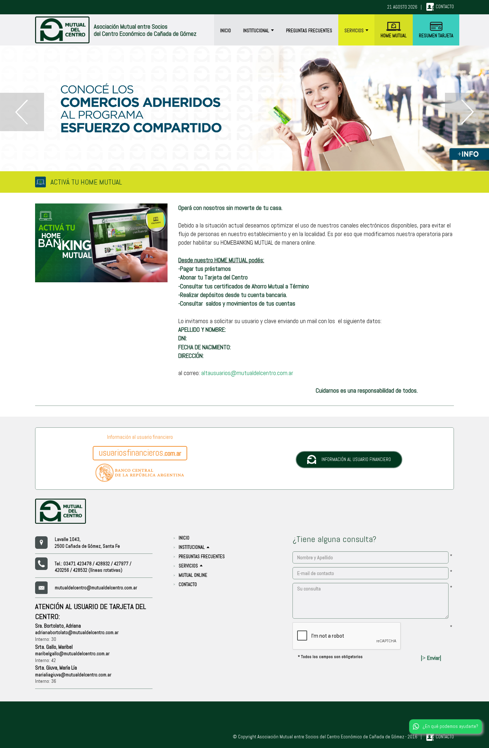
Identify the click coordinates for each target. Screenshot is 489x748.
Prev (22, 112)
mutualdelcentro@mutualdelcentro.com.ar (96, 588)
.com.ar (140, 452)
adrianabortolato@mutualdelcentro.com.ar (76, 632)
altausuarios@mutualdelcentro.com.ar (247, 373)
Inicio (225, 31)
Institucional (256, 31)
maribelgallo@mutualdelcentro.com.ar (72, 654)
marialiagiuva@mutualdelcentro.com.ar (73, 675)
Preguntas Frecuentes (309, 31)
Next (467, 112)
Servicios (354, 31)
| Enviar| (431, 658)
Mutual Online (193, 575)
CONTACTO (188, 584)
